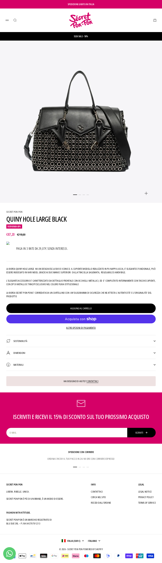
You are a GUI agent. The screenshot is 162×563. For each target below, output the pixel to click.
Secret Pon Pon (14, 212)
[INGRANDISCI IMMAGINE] (146, 193)
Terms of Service (147, 502)
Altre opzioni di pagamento (81, 327)
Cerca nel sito (98, 497)
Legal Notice (145, 491)
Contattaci (92, 381)
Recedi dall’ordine (101, 502)
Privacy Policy (146, 497)
